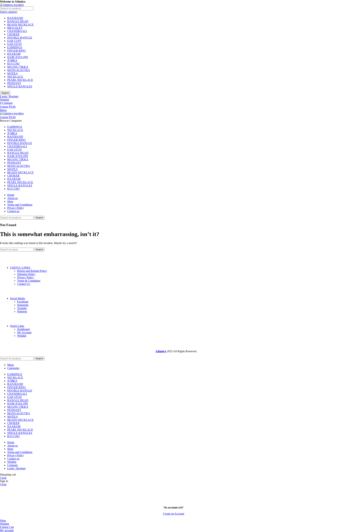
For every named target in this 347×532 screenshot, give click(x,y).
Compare (12, 465)
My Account (24, 332)
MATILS (12, 73)
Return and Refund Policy (32, 270)
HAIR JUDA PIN (17, 57)
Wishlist (21, 335)
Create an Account (173, 513)
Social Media (17, 298)
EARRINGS (14, 47)
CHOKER (13, 34)
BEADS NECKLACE (20, 24)
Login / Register (16, 468)
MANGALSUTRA (18, 70)
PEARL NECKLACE (20, 79)
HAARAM (13, 53)
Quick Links (17, 325)
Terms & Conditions (28, 280)
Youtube (22, 308)
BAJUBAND (15, 18)
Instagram (22, 304)
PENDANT (14, 83)
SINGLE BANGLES (19, 86)
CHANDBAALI (17, 31)
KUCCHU (13, 63)
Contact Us (23, 283)
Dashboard (23, 329)
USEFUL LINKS (20, 267)
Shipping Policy (26, 274)
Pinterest (22, 311)
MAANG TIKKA (17, 66)
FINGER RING (16, 50)
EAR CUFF (14, 40)
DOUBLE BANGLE (19, 37)
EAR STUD (14, 44)
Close (3, 477)
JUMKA (12, 60)
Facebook (22, 301)
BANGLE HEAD (17, 21)
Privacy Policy (25, 277)
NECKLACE (15, 76)
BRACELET (15, 27)
